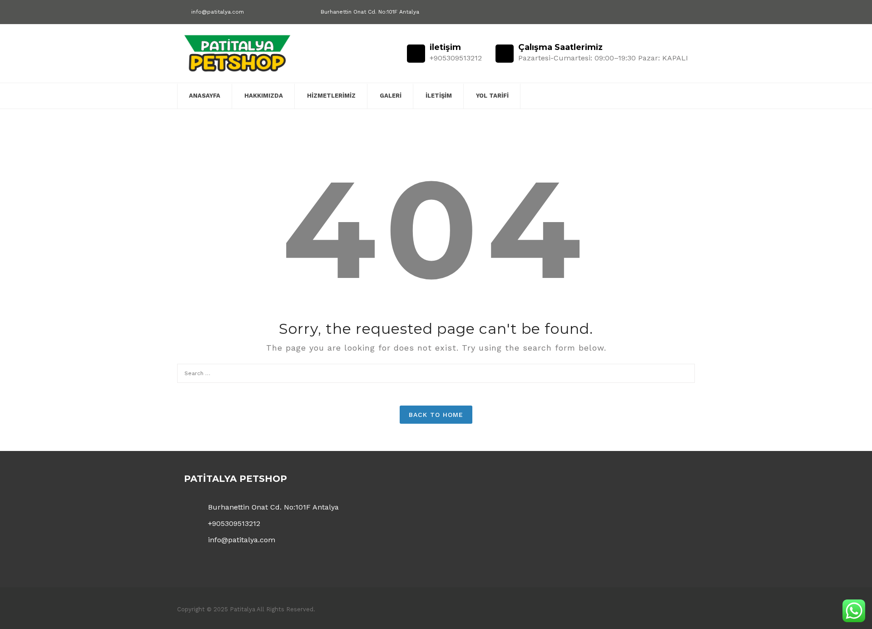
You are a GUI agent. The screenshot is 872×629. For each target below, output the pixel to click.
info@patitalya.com (217, 12)
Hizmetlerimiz (331, 95)
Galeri (390, 95)
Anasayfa (204, 95)
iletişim (439, 95)
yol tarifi (492, 95)
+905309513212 (234, 523)
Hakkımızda (263, 95)
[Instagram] (684, 13)
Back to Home (436, 414)
